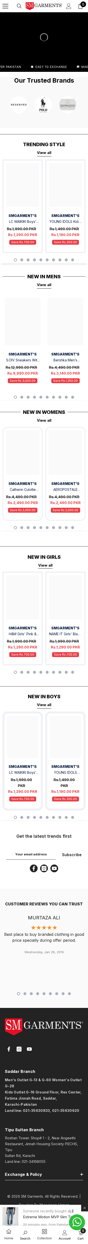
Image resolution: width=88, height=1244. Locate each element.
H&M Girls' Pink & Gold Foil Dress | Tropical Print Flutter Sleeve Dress (23, 634)
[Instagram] (44, 868)
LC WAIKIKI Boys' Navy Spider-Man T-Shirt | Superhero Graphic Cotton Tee (22, 222)
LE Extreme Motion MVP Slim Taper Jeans (50, 1217)
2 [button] (21, 259)
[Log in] (68, 6)
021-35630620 (65, 1110)
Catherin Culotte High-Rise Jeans (23, 490)
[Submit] (69, 1121)
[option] (22, 206)
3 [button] (28, 259)
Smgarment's (23, 216)
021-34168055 (33, 1161)
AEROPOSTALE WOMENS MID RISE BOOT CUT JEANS (65, 490)
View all (44, 152)
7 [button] (53, 259)
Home (8, 1238)
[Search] (19, 6)
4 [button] (34, 259)
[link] (9, 1232)
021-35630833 (36, 1110)
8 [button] (59, 259)
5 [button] (40, 259)
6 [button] (47, 259)
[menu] (5, 6)
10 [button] (72, 259)
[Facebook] (34, 868)
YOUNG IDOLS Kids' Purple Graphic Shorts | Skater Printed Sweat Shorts (65, 222)
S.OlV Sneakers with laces (22, 360)
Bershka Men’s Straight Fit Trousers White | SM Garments (65, 360)
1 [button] (15, 259)
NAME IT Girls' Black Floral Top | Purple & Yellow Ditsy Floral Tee (65, 634)
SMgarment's (23, 484)
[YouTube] (54, 868)
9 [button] (66, 259)
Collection (44, 1238)
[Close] (84, 1208)
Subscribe (72, 854)
